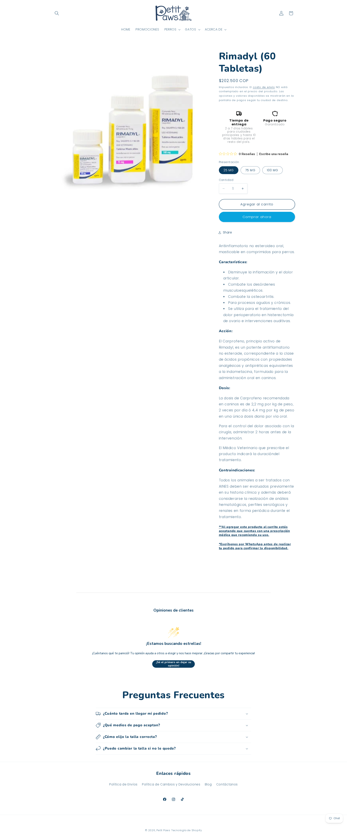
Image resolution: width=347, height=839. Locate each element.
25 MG (229, 170)
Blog (208, 784)
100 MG (272, 170)
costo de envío (264, 87)
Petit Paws (163, 830)
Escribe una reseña (273, 154)
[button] (57, 13)
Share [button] (227, 232)
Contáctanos (227, 784)
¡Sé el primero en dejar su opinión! (173, 664)
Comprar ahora (257, 217)
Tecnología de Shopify (186, 830)
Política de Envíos (123, 784)
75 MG (250, 170)
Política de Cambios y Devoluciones (171, 784)
